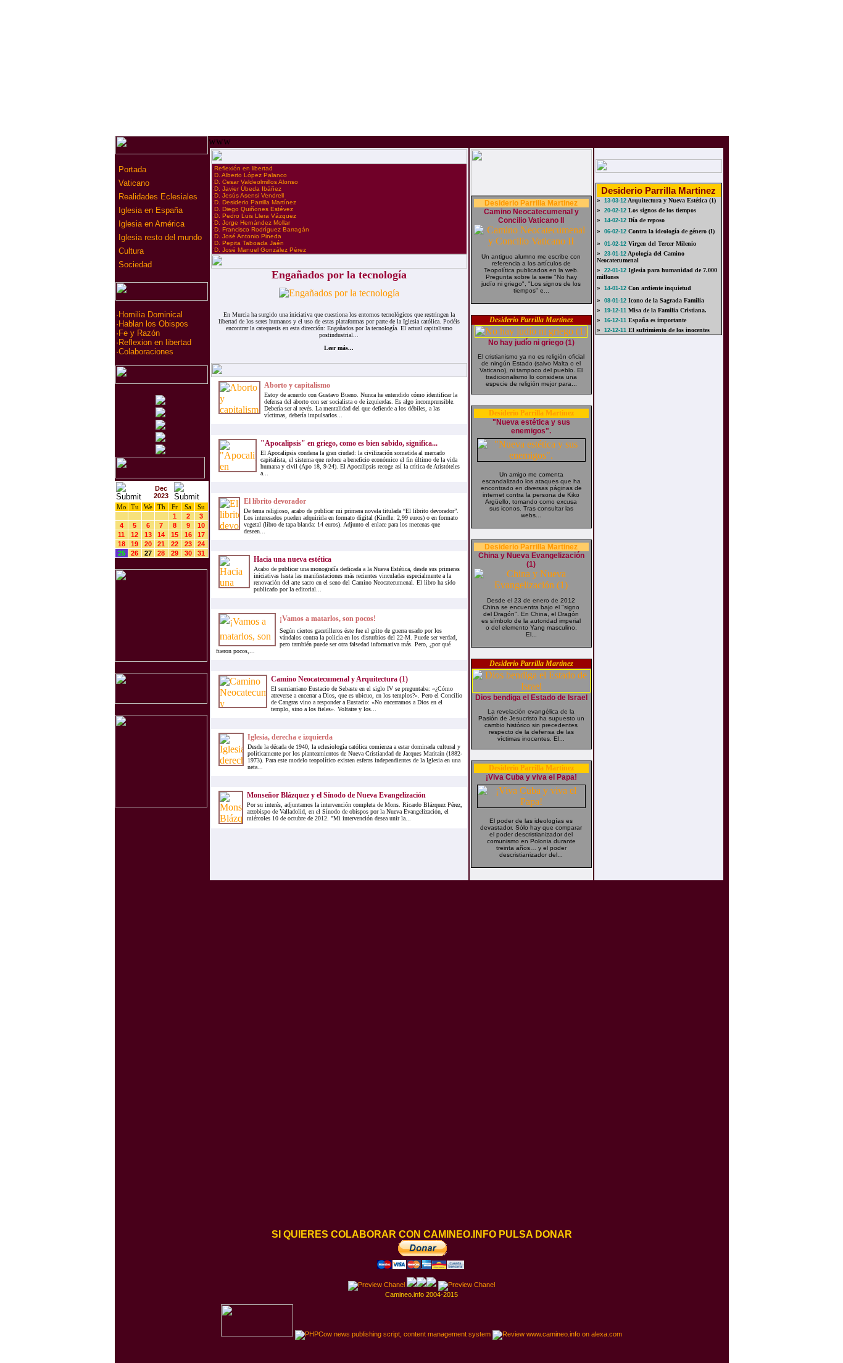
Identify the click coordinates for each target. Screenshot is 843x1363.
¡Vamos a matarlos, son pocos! (328, 618)
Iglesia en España (149, 210)
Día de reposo (645, 220)
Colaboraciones (145, 351)
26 (134, 553)
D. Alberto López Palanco (250, 175)
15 (174, 534)
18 (121, 544)
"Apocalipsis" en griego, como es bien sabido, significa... (349, 443)
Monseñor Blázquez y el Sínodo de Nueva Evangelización (336, 795)
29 (174, 553)
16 (188, 534)
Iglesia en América (150, 223)
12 (134, 534)
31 (201, 553)
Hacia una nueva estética (292, 559)
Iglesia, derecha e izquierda (290, 737)
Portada (131, 169)
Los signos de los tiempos (661, 210)
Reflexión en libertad (243, 168)
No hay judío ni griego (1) (531, 342)
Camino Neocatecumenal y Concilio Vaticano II (531, 216)
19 (134, 544)
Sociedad (134, 264)
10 (201, 525)
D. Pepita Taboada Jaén (249, 243)
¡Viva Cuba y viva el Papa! (531, 777)
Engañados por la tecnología (339, 275)
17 (201, 534)
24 (201, 544)
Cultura (130, 251)
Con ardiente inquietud (658, 288)
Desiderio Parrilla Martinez (531, 203)
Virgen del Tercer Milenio (661, 243)
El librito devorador (275, 501)
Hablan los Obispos (153, 323)
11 (121, 534)
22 (174, 544)
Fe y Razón (139, 333)
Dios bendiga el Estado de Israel (531, 697)
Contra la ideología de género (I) (670, 231)
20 (148, 544)
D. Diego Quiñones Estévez (253, 209)
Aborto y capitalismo (297, 385)
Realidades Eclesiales (156, 196)
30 (188, 553)
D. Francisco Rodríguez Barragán (261, 229)
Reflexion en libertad (154, 342)
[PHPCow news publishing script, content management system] (393, 1334)
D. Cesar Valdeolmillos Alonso (256, 181)
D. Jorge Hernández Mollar (252, 222)
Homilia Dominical (150, 314)
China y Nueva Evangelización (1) (531, 560)
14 (161, 534)
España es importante (656, 320)
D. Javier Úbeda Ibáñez (247, 188)
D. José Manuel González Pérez (260, 249)
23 (188, 544)
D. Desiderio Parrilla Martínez (255, 202)
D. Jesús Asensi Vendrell (249, 195)
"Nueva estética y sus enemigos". (531, 426)
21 (161, 544)
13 (148, 534)
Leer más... (339, 347)
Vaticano (132, 183)
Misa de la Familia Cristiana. (666, 310)
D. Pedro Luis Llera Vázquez (255, 215)
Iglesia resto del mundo (159, 237)
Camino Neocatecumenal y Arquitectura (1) (339, 679)
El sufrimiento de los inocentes (668, 330)
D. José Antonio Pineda (247, 236)
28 (161, 553)
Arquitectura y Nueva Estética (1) (671, 200)
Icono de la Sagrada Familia (665, 300)
